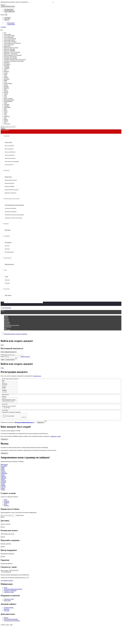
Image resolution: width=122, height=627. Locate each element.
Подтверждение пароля (8, 400)
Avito (5, 499)
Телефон (4, 390)
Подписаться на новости (9, 406)
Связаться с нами (9, 592)
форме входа (37, 376)
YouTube (6, 505)
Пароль (3, 356)
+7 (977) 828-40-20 (6, 308)
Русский (10, 6)
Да (5, 407)
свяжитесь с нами (56, 436)
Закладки (6, 609)
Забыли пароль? (25, 356)
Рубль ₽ (7, 19)
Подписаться (20, 515)
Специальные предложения (12, 620)
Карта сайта (7, 600)
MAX (5, 504)
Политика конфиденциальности (13, 589)
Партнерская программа (11, 619)
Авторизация (11, 24)
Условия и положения (10, 590)
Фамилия (4, 384)
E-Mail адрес (4, 355)
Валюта (3, 14)
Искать (3, 128)
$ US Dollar (7, 18)
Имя (3, 380)
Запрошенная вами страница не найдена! (15, 334)
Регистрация (10, 23)
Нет (9, 407)
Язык (8, 6)
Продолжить (4, 464)
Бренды (6, 617)
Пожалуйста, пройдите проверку (11, 412)
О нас (5, 587)
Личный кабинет (9, 607)
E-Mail (4, 387)
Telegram (6, 501)
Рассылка (6, 610)
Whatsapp (6, 502)
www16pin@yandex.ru (7, 580)
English (11, 9)
